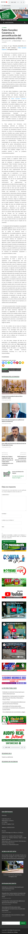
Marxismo (4, 370)
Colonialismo (11, 368)
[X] (20, 8)
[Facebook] (22, 8)
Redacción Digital (17, 40)
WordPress (10, 932)
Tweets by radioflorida (7, 757)
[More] (3, 365)
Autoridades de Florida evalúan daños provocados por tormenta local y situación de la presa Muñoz (14, 707)
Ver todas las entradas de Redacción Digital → (18, 476)
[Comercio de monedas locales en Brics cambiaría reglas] (14, 394)
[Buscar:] (14, 923)
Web (3, 526)
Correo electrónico (8, 520)
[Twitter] (6, 362)
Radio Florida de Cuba (15, 930)
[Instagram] (23, 8)
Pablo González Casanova (18, 98)
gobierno (18, 368)
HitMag (15, 932)
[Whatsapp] (9, 362)
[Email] (20, 362)
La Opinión (4, 27)
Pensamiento (5, 371)
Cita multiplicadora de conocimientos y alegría (14, 712)
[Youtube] (26, 8)
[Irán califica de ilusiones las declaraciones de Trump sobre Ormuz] (14, 442)
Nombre (4, 513)
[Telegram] (11, 362)
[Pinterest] (17, 362)
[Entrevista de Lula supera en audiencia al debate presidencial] (14, 418)
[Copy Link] (23, 362)
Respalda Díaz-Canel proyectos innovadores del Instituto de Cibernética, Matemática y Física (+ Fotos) (13, 697)
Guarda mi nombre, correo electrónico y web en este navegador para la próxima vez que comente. (14, 536)
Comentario (5, 494)
